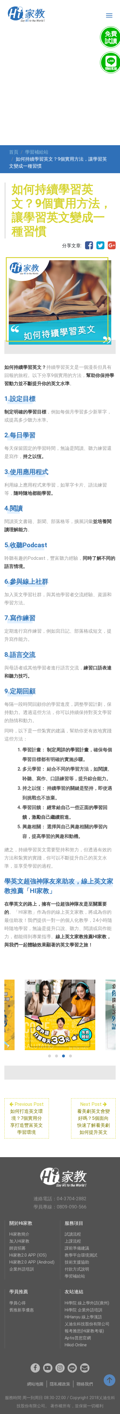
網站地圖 (35, 1384)
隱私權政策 (60, 1384)
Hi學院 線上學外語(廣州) (87, 1303)
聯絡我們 (85, 1384)
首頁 (13, 152)
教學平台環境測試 (81, 1255)
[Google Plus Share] (112, 246)
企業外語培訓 (21, 1269)
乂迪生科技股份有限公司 (87, 1324)
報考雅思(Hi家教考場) (84, 1331)
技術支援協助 (77, 1262)
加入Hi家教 (19, 1241)
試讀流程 (73, 1234)
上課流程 (73, 1241)
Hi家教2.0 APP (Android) (31, 1262)
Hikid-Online (76, 1345)
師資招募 (17, 1248)
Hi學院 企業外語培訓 (83, 1310)
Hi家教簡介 (19, 1234)
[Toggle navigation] (109, 15)
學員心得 (17, 1303)
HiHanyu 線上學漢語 (83, 1317)
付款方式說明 (77, 1269)
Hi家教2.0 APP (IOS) (28, 1255)
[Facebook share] (89, 246)
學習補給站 (36, 152)
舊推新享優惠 (21, 1310)
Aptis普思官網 (78, 1338)
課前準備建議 (77, 1248)
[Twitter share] (100, 246)
